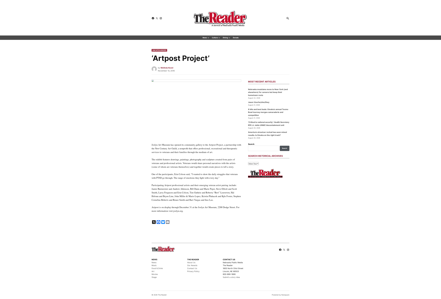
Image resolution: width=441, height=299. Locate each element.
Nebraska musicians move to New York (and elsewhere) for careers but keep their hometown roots (268, 92)
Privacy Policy (193, 271)
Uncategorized (159, 50)
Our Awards (192, 265)
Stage (154, 277)
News (205, 38)
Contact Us (192, 268)
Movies (155, 274)
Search (251, 144)
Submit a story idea (231, 277)
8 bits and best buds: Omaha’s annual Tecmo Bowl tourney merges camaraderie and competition (268, 112)
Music (154, 265)
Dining (225, 38)
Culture (215, 38)
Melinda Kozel (167, 68)
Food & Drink (157, 268)
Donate (236, 38)
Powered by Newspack (280, 295)
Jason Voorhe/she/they (258, 102)
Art (153, 271)
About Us (191, 262)
